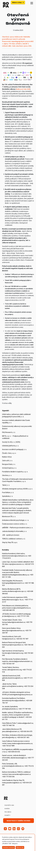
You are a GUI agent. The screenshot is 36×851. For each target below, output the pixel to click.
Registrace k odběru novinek (18, 821)
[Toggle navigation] (31, 3)
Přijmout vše (20, 847)
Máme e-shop (17, 2)
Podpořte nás (9, 805)
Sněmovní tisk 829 (23, 89)
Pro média (7, 812)
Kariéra (7, 808)
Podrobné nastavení (8, 847)
